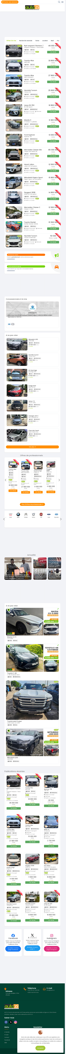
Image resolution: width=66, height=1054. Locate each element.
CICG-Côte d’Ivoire (10, 578)
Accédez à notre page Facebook (13, 948)
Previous (6, 480)
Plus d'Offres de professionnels (32, 504)
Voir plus (32, 447)
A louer (6, 1035)
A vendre (6, 1032)
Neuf (52, 41)
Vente (37, 41)
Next (59, 480)
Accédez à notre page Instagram (51, 948)
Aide (5, 1042)
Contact (6, 1037)
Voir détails (53, 52)
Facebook (7, 1040)
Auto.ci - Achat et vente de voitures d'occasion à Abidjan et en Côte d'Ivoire (32, 7)
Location (45, 41)
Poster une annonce (10, 2)
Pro (58, 41)
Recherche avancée (25, 41)
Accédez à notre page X (32, 948)
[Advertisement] (33, 24)
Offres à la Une (11, 41)
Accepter (40, 1048)
